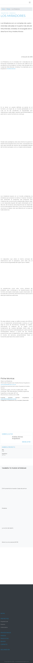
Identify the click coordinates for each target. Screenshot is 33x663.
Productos (5, 638)
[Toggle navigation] (30, 2)
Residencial (12, 13)
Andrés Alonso (11, 68)
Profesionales (6, 632)
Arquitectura (5, 13)
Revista (3, 641)
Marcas (3, 635)
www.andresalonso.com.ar (8, 384)
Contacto (4, 644)
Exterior (3, 624)
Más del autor (26, 441)
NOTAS (3, 613)
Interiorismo (4, 627)
